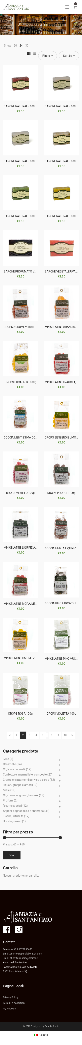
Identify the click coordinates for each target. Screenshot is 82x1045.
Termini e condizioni (14, 1003)
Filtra (12, 855)
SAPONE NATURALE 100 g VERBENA (27, 216)
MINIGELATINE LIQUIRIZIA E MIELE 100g (28, 547)
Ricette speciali (12, 805)
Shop (40, 28)
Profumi (8, 800)
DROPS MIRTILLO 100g (20, 492)
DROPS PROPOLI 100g (61, 492)
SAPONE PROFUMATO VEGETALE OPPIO (29, 271)
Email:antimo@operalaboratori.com (22, 953)
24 (21, 45)
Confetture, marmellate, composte (25, 774)
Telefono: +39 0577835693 (17, 949)
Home (32, 28)
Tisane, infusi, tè (13, 816)
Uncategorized (12, 821)
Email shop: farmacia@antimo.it (20, 958)
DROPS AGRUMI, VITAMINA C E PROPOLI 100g (32, 326)
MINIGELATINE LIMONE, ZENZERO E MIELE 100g (33, 658)
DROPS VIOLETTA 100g (61, 713)
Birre (6, 759)
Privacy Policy (10, 997)
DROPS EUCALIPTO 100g (20, 382)
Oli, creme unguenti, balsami (20, 795)
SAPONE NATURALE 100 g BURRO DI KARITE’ (32, 161)
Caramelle (9, 764)
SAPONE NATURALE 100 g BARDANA (27, 106)
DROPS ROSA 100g (20, 713)
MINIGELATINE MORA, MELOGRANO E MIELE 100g (34, 603)
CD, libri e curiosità (14, 769)
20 (15, 45)
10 (65, 735)
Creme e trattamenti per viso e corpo (26, 779)
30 (26, 45)
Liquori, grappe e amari (17, 784)
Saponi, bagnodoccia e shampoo (23, 810)
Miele (6, 790)
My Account (9, 1008)
